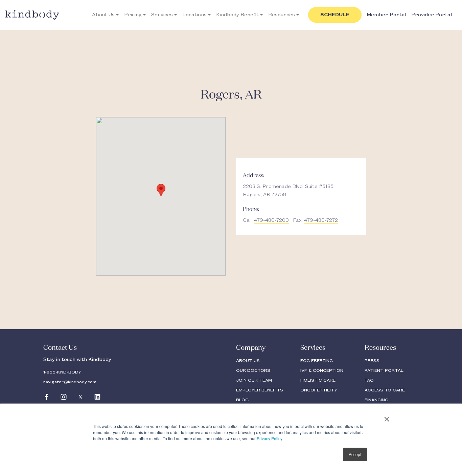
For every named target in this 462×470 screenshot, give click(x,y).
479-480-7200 (271, 220)
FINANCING (376, 400)
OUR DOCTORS (253, 370)
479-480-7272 (321, 220)
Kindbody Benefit (237, 15)
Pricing (133, 15)
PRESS (372, 360)
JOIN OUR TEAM (254, 380)
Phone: (251, 209)
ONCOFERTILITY (318, 390)
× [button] (387, 417)
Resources (281, 15)
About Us (103, 15)
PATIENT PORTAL (384, 370)
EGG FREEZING (316, 360)
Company (250, 347)
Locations (194, 15)
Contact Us (60, 347)
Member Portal (386, 15)
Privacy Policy (269, 438)
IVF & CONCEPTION (321, 370)
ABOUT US (248, 360)
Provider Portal (431, 15)
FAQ (369, 380)
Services (162, 15)
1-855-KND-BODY (62, 372)
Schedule (334, 15)
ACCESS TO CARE (385, 390)
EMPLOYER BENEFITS (259, 390)
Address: (253, 175)
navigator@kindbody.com (69, 382)
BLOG (242, 400)
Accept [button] (355, 454)
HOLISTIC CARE (318, 380)
